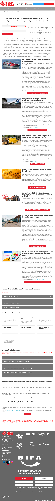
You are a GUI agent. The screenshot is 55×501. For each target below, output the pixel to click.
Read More (37, 205)
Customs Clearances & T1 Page (37, 185)
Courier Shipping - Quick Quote (37, 163)
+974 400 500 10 (6, 458)
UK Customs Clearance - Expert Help (37, 187)
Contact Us (45, 8)
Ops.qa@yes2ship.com (7, 456)
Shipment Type (5, 28)
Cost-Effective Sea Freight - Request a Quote (37, 93)
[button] (27, 296)
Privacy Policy (4, 496)
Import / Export (5, 24)
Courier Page (34, 161)
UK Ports (26, 8)
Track (51, 8)
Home (6, 8)
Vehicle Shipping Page (35, 243)
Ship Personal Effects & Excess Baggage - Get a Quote (37, 209)
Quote (9, 8)
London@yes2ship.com (7, 438)
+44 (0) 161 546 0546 (7, 448)
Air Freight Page (34, 127)
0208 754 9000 (8, 410)
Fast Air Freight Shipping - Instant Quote (37, 129)
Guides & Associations (35, 8)
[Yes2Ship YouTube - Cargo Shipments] (8, 464)
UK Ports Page (39, 397)
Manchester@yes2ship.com (7, 447)
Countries (20, 8)
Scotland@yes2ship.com (7, 452)
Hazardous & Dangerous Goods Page (38, 279)
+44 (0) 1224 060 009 (7, 453)
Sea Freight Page (35, 90)
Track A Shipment (24, 481)
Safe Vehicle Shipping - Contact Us (37, 246)
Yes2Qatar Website (6, 459)
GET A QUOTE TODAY (8, 33)
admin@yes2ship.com (16, 410)
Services (13, 8)
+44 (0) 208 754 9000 (6, 439)
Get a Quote (24, 478)
